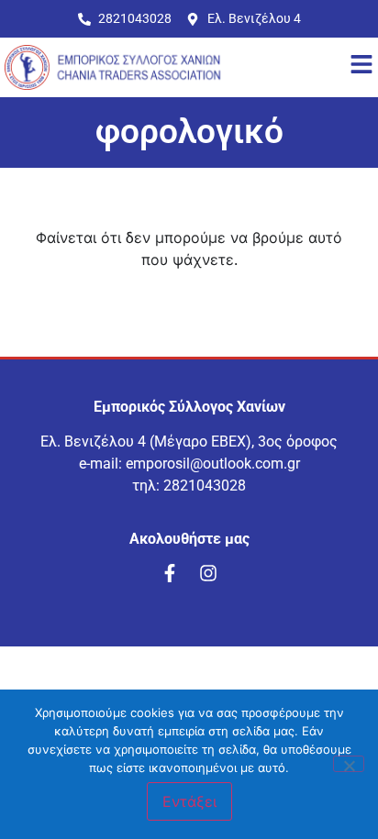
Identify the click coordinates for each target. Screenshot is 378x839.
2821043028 (204, 485)
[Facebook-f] (170, 573)
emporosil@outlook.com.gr (213, 463)
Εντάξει (189, 801)
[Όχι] (348, 764)
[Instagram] (208, 573)
